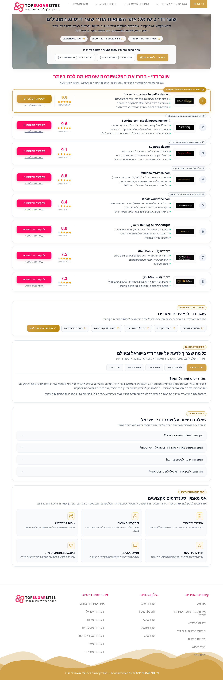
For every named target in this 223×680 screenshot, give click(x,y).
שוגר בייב (115, 367)
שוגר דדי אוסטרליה (93, 627)
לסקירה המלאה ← (34, 98)
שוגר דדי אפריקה (95, 651)
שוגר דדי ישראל (95, 611)
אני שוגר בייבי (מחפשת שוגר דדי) (75, 57)
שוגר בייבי (154, 367)
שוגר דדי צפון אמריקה (92, 635)
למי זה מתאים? (197, 623)
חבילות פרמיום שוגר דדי (191, 631)
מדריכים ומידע (107, 4)
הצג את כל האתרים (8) (152, 57)
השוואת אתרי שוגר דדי (173, 4)
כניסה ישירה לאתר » (34, 105)
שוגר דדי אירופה (95, 619)
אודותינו (201, 603)
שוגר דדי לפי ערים (138, 4)
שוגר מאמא (134, 367)
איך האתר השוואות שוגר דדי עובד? (189, 613)
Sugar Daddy (175, 367)
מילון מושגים (80, 4)
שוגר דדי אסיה (96, 643)
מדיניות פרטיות (197, 639)
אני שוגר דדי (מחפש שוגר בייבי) (116, 57)
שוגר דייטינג (196, 367)
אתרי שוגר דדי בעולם (92, 603)
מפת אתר (200, 655)
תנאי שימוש (199, 647)
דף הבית (199, 4)
